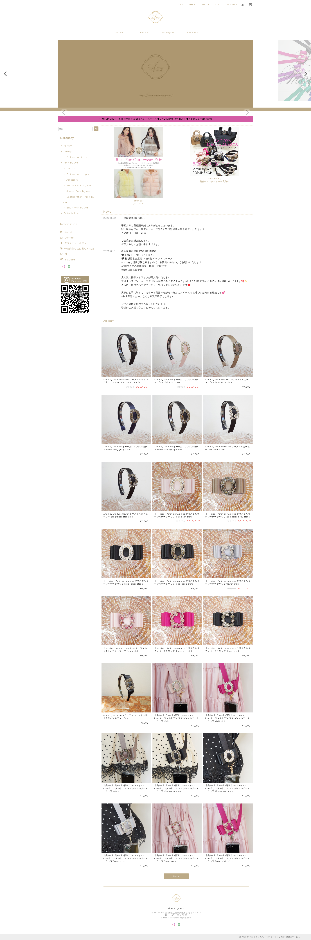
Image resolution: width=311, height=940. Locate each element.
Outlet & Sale (192, 32)
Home (180, 4)
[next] (305, 74)
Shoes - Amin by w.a (78, 191)
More (176, 876)
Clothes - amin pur (77, 157)
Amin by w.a (168, 32)
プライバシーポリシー (76, 243)
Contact (205, 4)
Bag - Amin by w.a (77, 207)
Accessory (72, 179)
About (192, 4)
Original (71, 168)
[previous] (6, 74)
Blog (217, 4)
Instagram (231, 4)
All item (119, 32)
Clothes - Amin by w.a (78, 174)
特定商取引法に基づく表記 (79, 248)
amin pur (143, 32)
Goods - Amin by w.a (78, 185)
